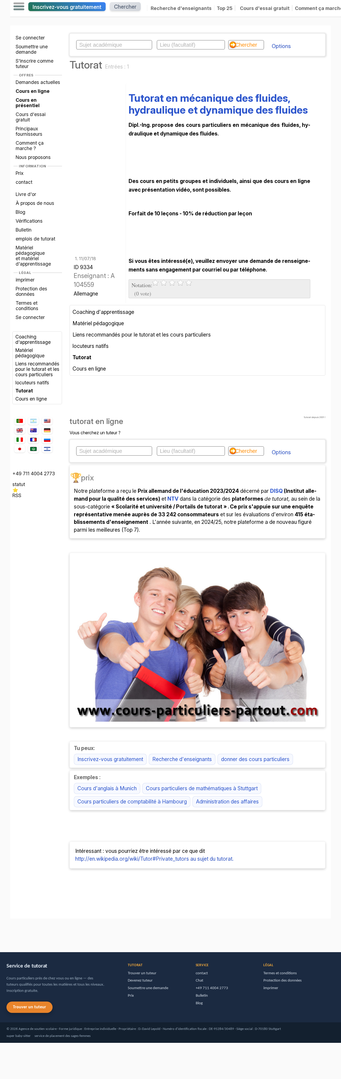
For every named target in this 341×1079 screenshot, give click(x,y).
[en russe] (47, 440)
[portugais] (19, 421)
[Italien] (19, 440)
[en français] (33, 439)
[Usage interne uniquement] (11, 933)
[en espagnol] (33, 421)
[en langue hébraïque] (47, 449)
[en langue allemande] (47, 430)
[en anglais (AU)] (33, 430)
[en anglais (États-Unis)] (47, 421)
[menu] (18, 6)
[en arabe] (33, 449)
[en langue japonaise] (19, 449)
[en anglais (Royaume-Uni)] (19, 430)
